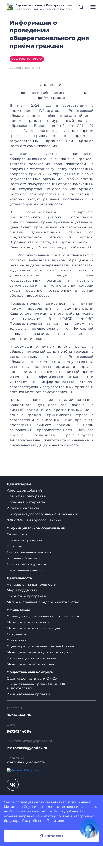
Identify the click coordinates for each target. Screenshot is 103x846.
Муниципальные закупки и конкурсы (39, 652)
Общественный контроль (30, 672)
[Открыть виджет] (89, 828)
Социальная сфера (26, 58)
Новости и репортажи (26, 496)
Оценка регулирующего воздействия (40, 646)
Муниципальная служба (28, 622)
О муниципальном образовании (36, 528)
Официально (18, 610)
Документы (17, 634)
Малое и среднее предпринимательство (43, 602)
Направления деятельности (31, 584)
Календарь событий (24, 490)
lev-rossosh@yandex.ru (27, 748)
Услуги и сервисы (23, 508)
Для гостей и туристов (27, 564)
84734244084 (19, 715)
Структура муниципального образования (43, 616)
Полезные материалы (26, 502)
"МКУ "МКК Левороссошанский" (35, 520)
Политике (55, 820)
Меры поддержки (22, 590)
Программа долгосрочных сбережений (42, 514)
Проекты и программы (27, 596)
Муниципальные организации (34, 628)
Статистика (17, 640)
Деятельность (19, 578)
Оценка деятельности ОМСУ (32, 678)
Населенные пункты (24, 570)
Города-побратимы (23, 558)
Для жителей (19, 484)
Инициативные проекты (28, 694)
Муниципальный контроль (30, 664)
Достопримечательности (29, 552)
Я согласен (51, 836)
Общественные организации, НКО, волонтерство (38, 686)
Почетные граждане (25, 540)
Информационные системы (31, 658)
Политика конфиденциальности (26, 760)
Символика (17, 534)
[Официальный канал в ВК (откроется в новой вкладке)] (13, 785)
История (14, 546)
